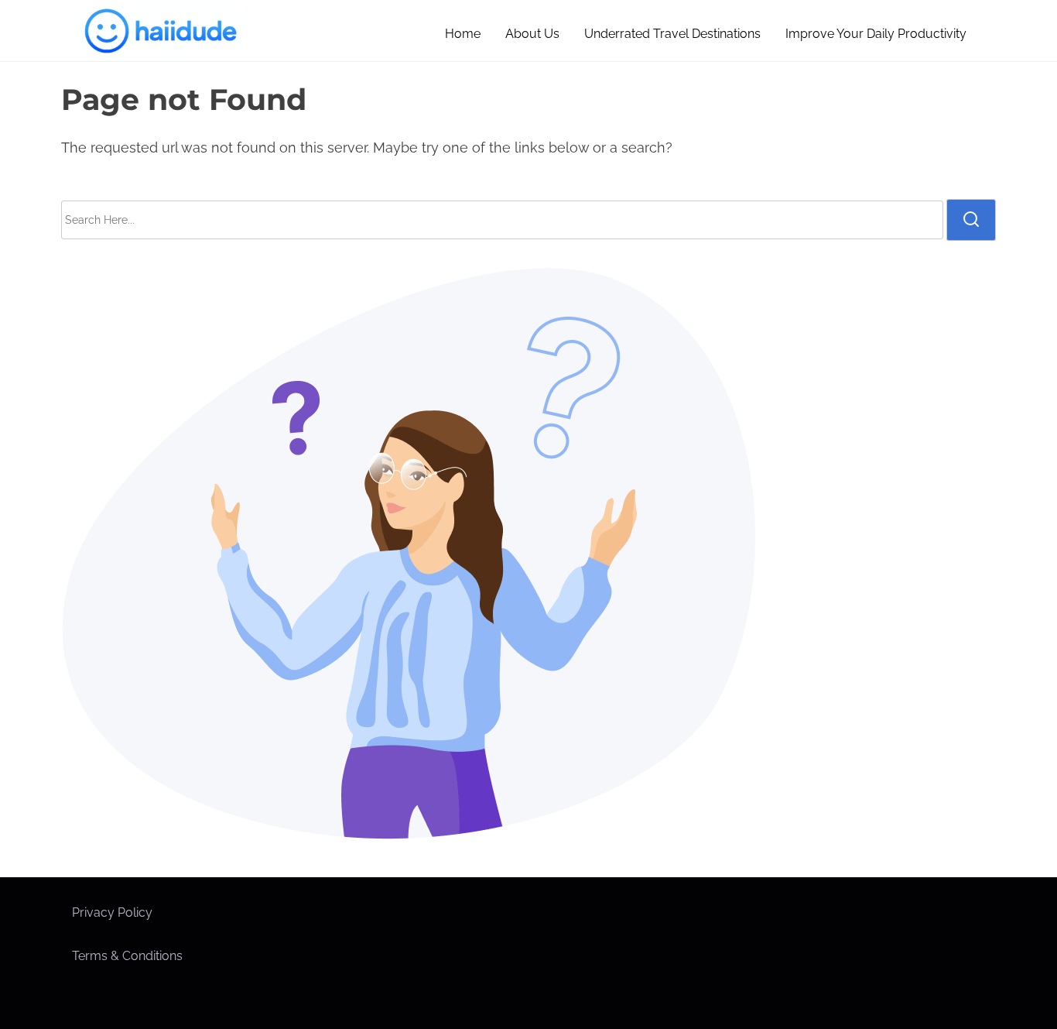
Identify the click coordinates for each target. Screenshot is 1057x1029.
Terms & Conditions (127, 955)
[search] (971, 220)
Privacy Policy (112, 912)
